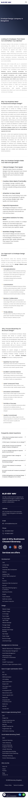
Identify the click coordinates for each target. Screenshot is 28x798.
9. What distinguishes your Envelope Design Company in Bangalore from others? (13, 476)
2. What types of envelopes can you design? (13, 442)
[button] (14, 437)
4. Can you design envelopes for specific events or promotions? (12, 451)
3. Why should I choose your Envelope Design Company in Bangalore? (11, 446)
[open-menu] (26, 2)
